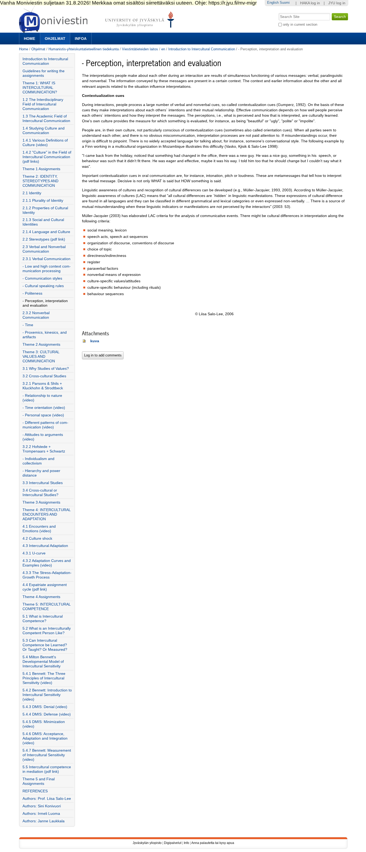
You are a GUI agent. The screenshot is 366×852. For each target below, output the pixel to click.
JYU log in (336, 3)
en (163, 49)
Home (29, 38)
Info (186, 843)
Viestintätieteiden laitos (140, 49)
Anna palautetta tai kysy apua (212, 843)
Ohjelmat (55, 38)
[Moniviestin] (98, 30)
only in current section (300, 24)
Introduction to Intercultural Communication (201, 49)
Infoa (81, 38)
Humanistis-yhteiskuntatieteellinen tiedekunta (83, 49)
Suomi (285, 3)
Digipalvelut (172, 843)
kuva (94, 341)
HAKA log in (310, 3)
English (273, 3)
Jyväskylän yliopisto (147, 843)
